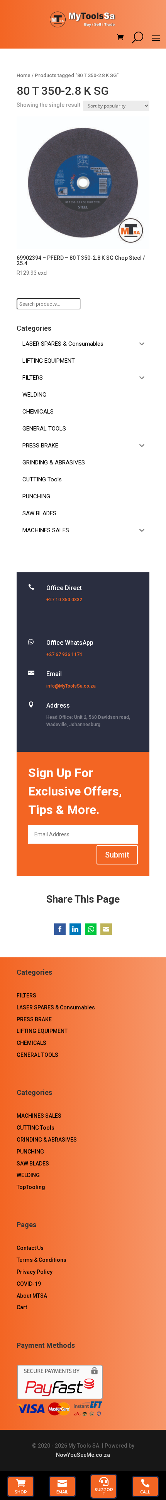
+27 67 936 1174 (64, 654)
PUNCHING (30, 1152)
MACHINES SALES (39, 1116)
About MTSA (32, 1296)
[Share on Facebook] (60, 929)
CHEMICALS (31, 1043)
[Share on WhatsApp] (91, 929)
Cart (22, 1307)
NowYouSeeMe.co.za (83, 1455)
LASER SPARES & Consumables (56, 1007)
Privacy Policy (35, 1272)
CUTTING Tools (35, 1128)
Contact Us (30, 1248)
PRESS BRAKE (34, 1019)
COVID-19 (29, 1284)
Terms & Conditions (41, 1260)
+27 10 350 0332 (64, 599)
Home (23, 75)
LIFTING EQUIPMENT (42, 1031)
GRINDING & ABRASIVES (47, 1140)
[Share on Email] (106, 929)
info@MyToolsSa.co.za (71, 686)
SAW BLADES (33, 1163)
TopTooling (31, 1187)
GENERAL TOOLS (37, 1055)
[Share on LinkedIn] (75, 929)
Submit (117, 854)
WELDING (28, 1175)
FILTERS (26, 995)
